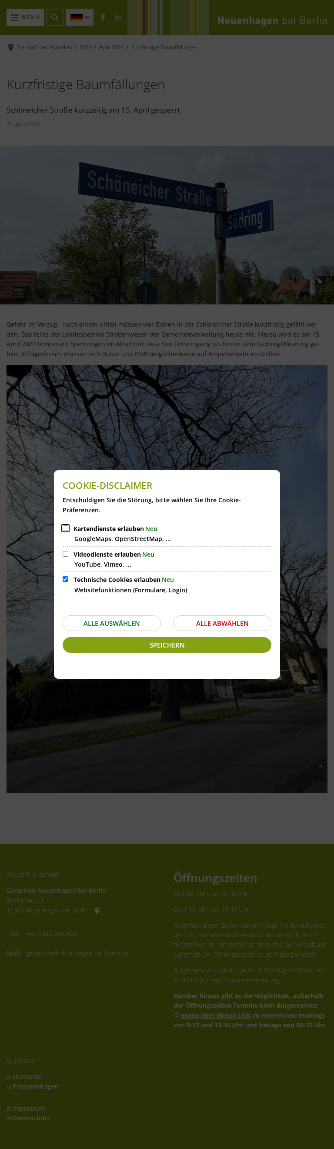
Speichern (167, 645)
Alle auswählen (112, 623)
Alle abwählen (222, 623)
